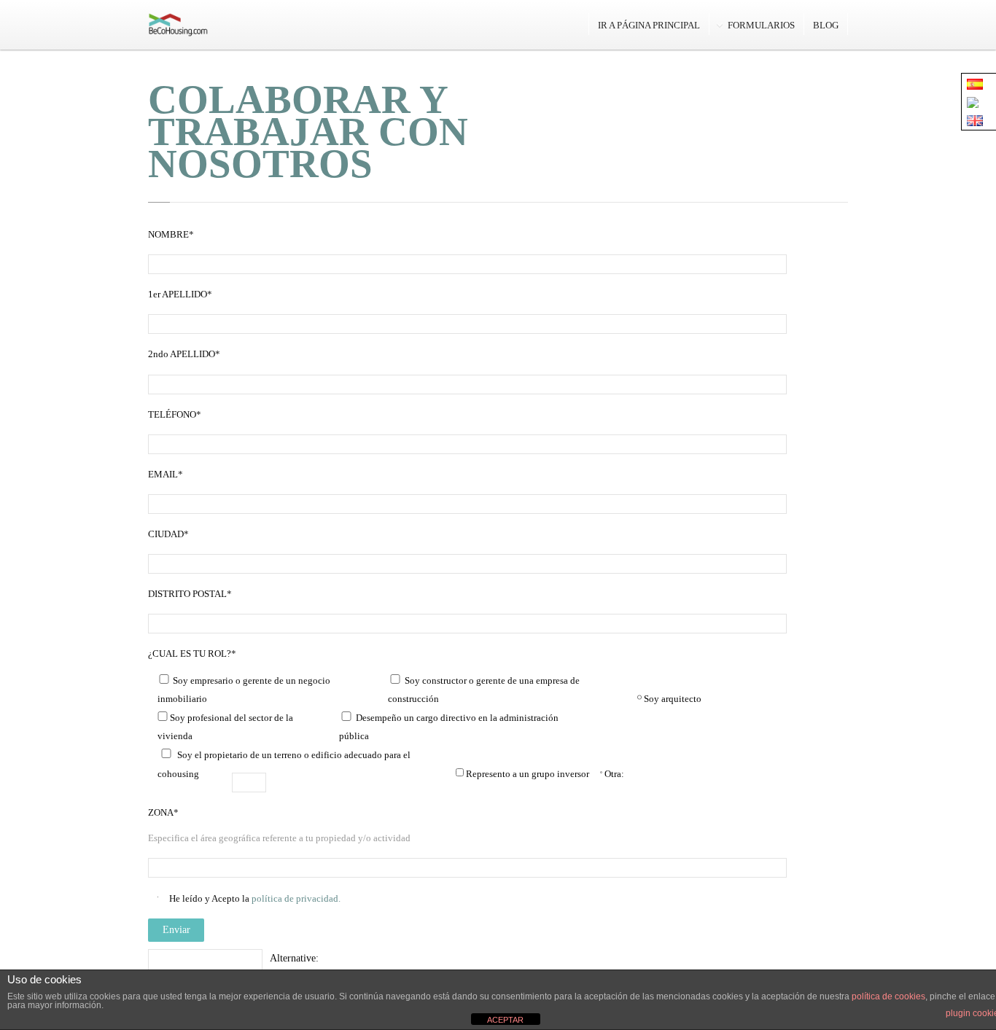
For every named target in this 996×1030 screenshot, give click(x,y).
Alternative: (294, 958)
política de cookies (888, 996)
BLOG (826, 25)
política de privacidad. (295, 898)
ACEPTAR (505, 1019)
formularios (761, 25)
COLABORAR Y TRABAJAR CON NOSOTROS (308, 131)
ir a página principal (649, 25)
